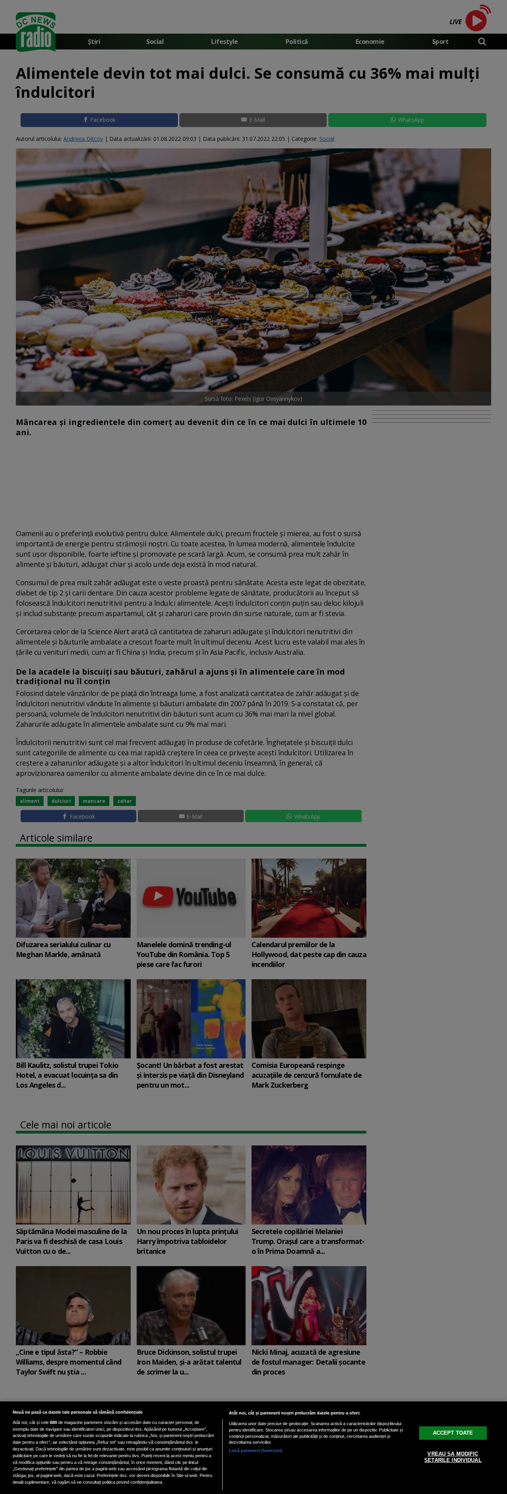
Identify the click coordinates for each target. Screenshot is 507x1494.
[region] (253, 1447)
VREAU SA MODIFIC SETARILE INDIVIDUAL (452, 1457)
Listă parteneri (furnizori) (255, 1450)
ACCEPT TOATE (453, 1433)
